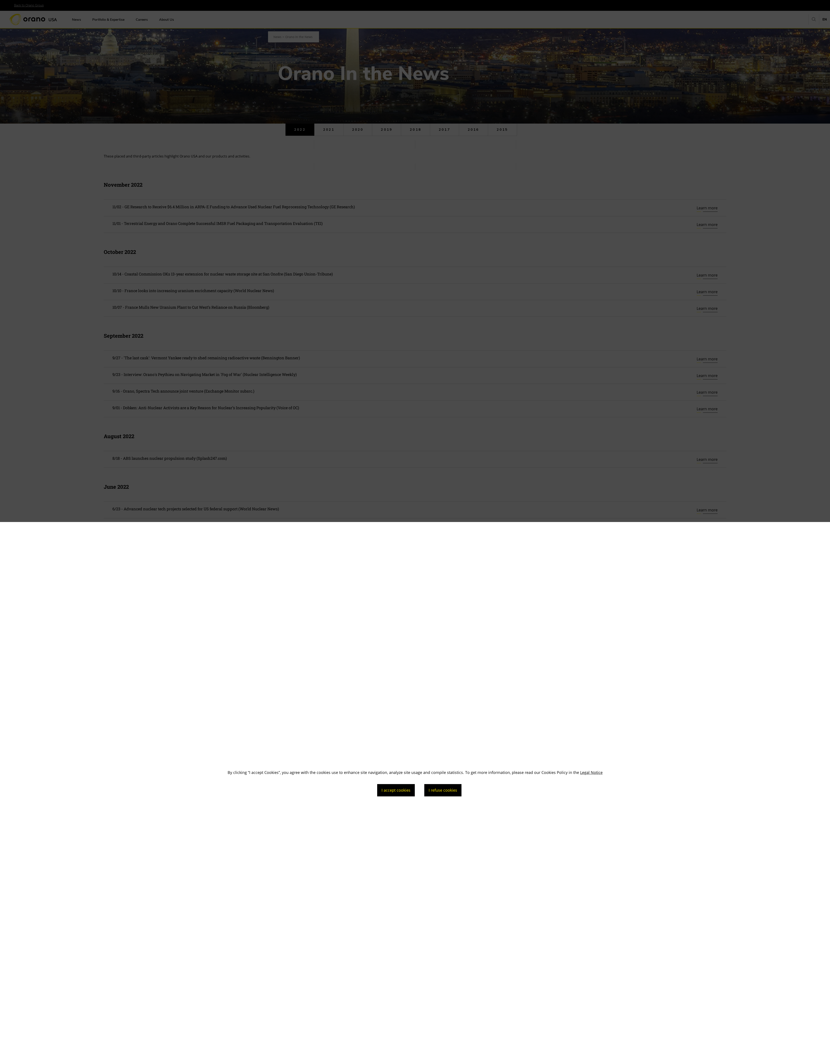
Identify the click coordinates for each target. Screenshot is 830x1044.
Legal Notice (591, 772)
